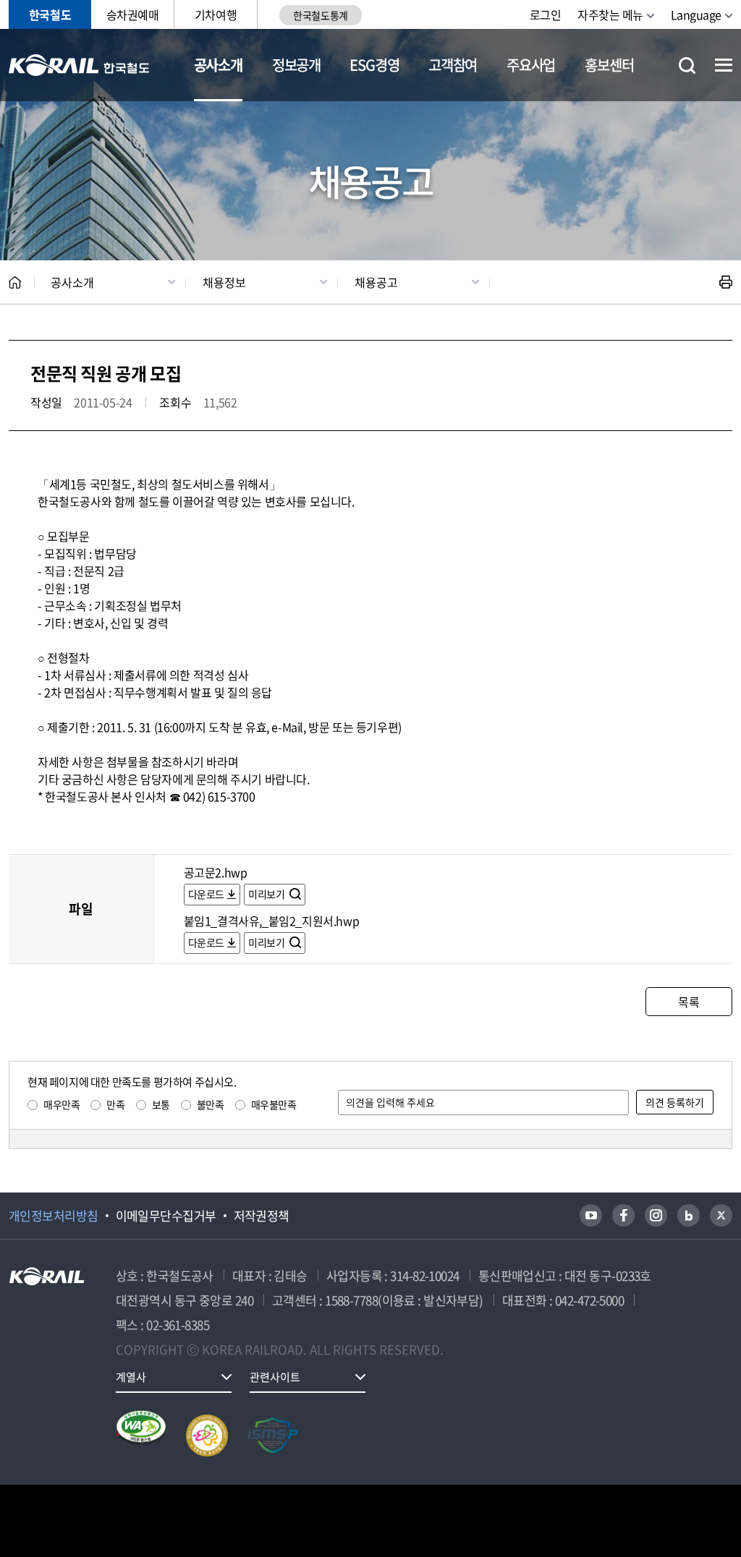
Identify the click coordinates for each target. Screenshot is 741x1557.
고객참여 (452, 64)
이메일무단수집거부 (166, 1215)
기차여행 (216, 14)
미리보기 (267, 894)
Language (696, 14)
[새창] (591, 1215)
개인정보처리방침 (53, 1215)
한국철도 (50, 14)
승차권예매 (132, 14)
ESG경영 (374, 64)
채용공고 (376, 282)
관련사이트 (275, 1377)
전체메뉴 (723, 65)
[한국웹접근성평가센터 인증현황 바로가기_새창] (141, 1435)
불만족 (210, 1104)
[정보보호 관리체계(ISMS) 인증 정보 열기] (272, 1435)
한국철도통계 (320, 15)
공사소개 (218, 64)
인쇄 (725, 282)
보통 (161, 1104)
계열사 (131, 1377)
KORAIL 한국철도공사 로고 (79, 65)
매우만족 (61, 1104)
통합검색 (687, 65)
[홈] (15, 282)
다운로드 (206, 894)
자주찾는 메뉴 (610, 14)
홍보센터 (609, 64)
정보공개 (296, 64)
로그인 (546, 14)
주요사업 (531, 64)
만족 (115, 1104)
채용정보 (224, 282)
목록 (688, 1001)
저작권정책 (261, 1215)
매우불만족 (274, 1104)
